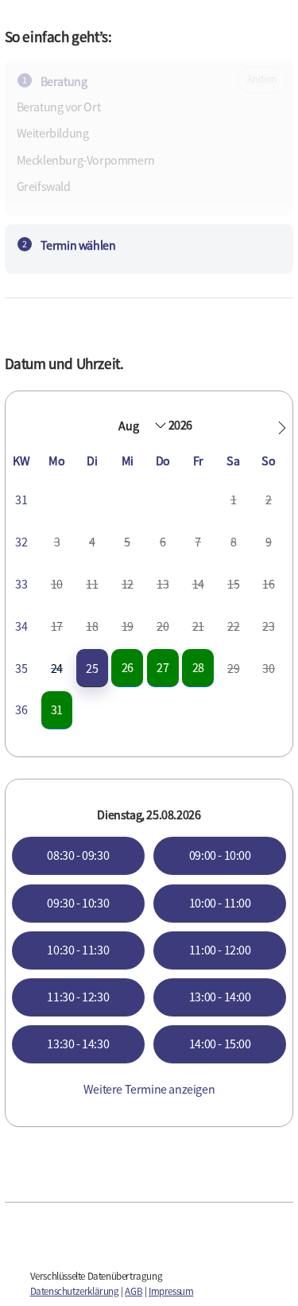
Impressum (171, 1291)
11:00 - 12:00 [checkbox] (220, 950)
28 (198, 667)
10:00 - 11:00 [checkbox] (220, 903)
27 (162, 667)
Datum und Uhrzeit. (64, 363)
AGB (133, 1291)
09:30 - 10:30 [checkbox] (78, 903)
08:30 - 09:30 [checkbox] (78, 855)
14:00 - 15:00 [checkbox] (220, 1043)
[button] (282, 428)
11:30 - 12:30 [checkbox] (78, 997)
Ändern (262, 79)
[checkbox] (92, 668)
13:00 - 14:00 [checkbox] (220, 997)
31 (57, 709)
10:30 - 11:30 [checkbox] (78, 950)
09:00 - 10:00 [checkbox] (220, 855)
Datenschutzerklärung (74, 1291)
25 (92, 668)
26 (128, 667)
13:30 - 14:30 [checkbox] (78, 1043)
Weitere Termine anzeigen (149, 1089)
